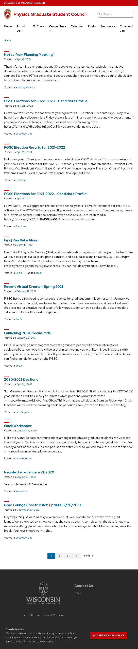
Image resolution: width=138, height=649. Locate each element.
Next (90, 555)
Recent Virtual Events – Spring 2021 (33, 286)
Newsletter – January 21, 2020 (29, 472)
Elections (20, 180)
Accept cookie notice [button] (109, 635)
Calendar (77, 26)
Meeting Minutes (24, 87)
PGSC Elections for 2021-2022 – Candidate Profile (45, 194)
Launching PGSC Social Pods (27, 333)
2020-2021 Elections (21, 379)
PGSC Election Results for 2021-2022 (34, 147)
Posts (92, 26)
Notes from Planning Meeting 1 (29, 54)
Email (77, 593)
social (39, 273)
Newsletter (21, 491)
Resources (107, 26)
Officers (38, 26)
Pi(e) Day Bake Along (21, 240)
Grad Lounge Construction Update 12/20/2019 (42, 505)
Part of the (43, 615)
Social (18, 273)
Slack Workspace (18, 426)
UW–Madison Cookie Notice (37, 641)
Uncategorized (23, 133)
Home (8, 26)
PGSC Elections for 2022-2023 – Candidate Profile (46, 101)
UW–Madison (24, 3)
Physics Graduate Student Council (50, 14)
